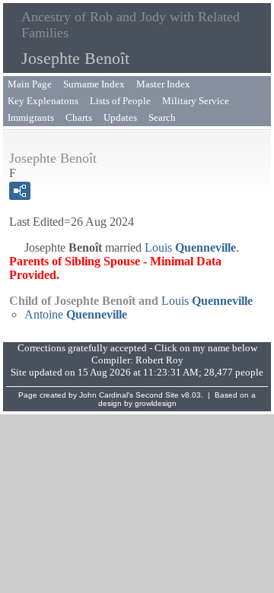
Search (162, 117)
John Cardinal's (106, 395)
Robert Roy (159, 360)
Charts (78, 117)
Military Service (195, 100)
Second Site (157, 395)
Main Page (30, 84)
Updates (120, 117)
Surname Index (94, 84)
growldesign (156, 403)
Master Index (163, 84)
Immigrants (31, 117)
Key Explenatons (43, 100)
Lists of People (120, 100)
